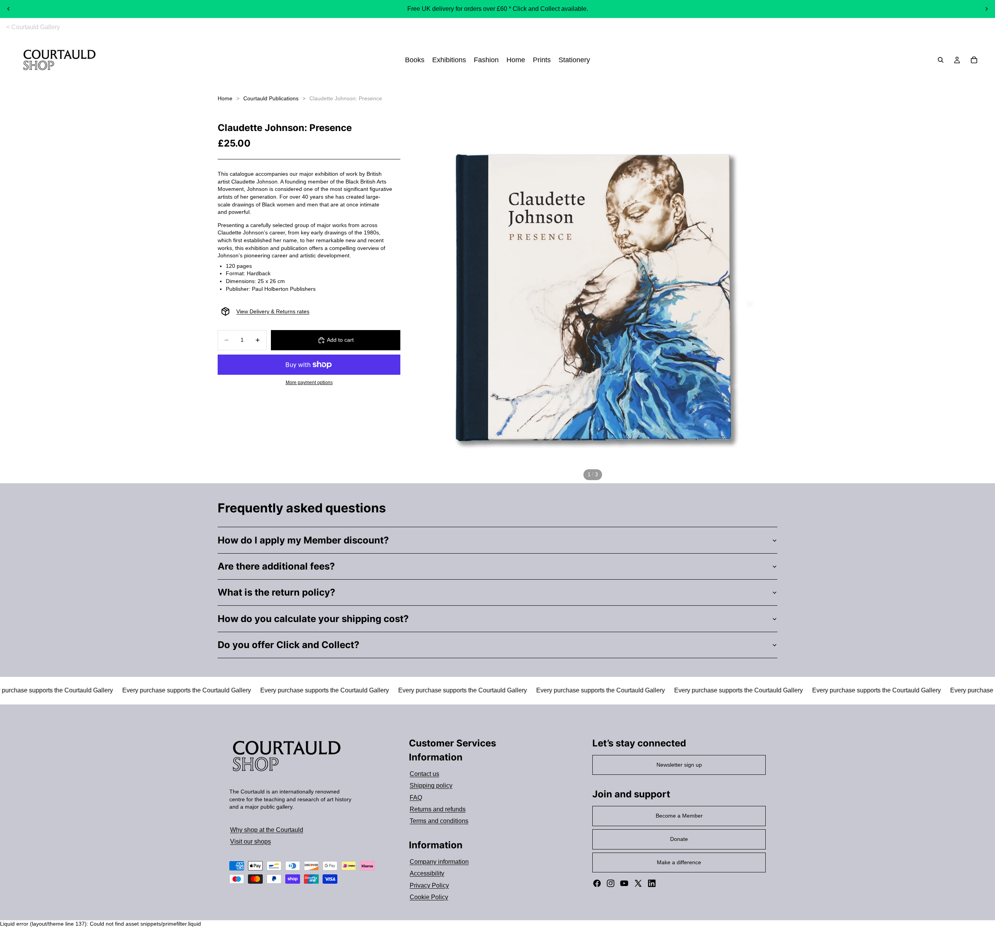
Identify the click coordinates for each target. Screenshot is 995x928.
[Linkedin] (651, 883)
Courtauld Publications (270, 98)
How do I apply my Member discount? (303, 540)
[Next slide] (986, 8)
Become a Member (679, 816)
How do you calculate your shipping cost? (313, 618)
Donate (679, 839)
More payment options (309, 382)
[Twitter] (638, 883)
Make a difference (679, 862)
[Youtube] (624, 883)
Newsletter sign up (679, 765)
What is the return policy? (276, 592)
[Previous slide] (8, 8)
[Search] (940, 60)
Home (225, 98)
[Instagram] (610, 883)
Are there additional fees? (276, 566)
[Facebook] (597, 883)
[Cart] (974, 60)
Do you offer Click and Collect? (289, 644)
